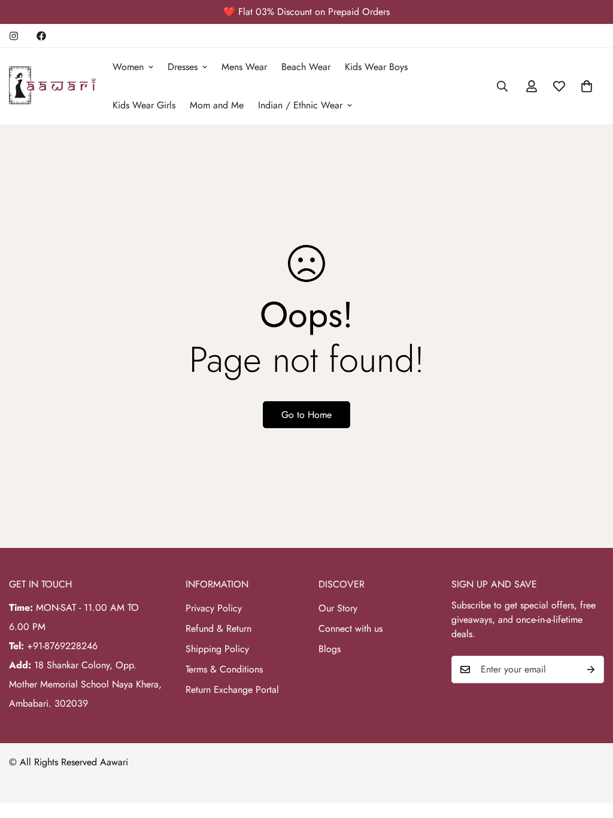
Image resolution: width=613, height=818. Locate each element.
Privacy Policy (214, 608)
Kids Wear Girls (144, 105)
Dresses (183, 67)
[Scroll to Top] (589, 753)
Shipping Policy (217, 649)
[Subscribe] (591, 669)
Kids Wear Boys (376, 67)
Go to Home (306, 415)
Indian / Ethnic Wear (300, 105)
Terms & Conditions (224, 669)
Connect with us (350, 628)
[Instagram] (14, 36)
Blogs (329, 649)
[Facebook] (41, 36)
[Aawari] (52, 85)
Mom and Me (217, 105)
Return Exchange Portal (232, 689)
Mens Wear (244, 67)
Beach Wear (305, 67)
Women (128, 67)
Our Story (337, 608)
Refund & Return (218, 628)
